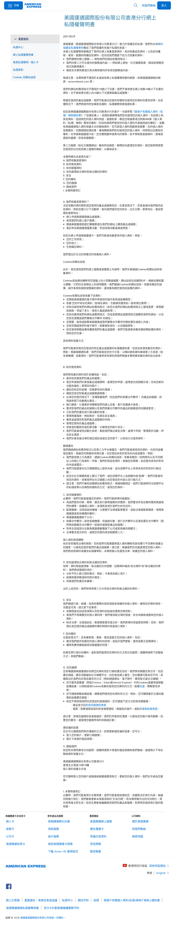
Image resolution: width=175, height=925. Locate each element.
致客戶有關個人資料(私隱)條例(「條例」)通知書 (132, 900)
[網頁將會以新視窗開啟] (8, 886)
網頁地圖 (137, 836)
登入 (164, 5)
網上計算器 (13, 900)
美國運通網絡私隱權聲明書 (22, 908)
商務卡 (10, 829)
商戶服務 (53, 836)
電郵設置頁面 (149, 708)
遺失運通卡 (97, 829)
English (161, 873)
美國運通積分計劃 (59, 821)
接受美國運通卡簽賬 (60, 844)
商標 (96, 900)
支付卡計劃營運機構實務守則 (61, 908)
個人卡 (10, 821)
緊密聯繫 (95, 851)
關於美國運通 (140, 821)
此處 (142, 686)
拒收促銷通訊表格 (96, 705)
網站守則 (83, 900)
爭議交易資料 (98, 836)
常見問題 (95, 844)
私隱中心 (67, 900)
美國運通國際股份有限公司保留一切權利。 (43, 917)
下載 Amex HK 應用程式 (63, 851)
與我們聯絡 (149, 5)
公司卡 (10, 836)
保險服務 (53, 829)
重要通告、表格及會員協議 (40, 900)
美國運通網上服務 (101, 821)
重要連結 (23, 39)
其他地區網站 (157, 865)
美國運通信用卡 (15, 844)
